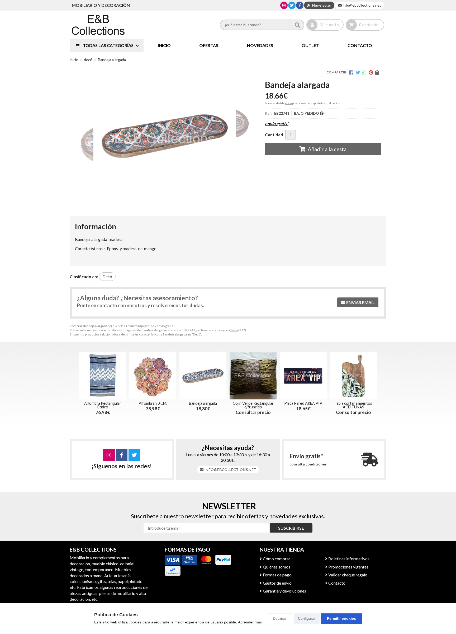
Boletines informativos (348, 558)
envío (288, 103)
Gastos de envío (277, 582)
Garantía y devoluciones (284, 590)
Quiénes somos (276, 566)
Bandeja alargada (203, 403)
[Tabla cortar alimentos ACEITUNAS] (353, 375)
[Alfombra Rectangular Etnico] (102, 375)
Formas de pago (277, 574)
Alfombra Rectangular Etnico (102, 405)
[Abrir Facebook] (300, 5)
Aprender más (250, 622)
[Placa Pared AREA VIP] (303, 375)
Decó (234, 330)
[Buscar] (297, 25)
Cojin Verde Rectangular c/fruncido (253, 405)
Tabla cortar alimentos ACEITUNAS (353, 405)
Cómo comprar (276, 558)
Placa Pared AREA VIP (303, 403)
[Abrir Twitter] (292, 5)
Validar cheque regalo (347, 574)
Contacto (336, 582)
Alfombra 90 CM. (153, 403)
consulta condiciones (308, 464)
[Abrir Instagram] (284, 5)
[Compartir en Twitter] (357, 72)
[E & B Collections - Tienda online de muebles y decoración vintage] (98, 25)
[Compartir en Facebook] (351, 72)
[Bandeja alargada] (202, 375)
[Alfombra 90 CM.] (152, 375)
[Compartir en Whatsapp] (364, 72)
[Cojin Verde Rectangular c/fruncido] (253, 375)
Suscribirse (291, 527)
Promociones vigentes (348, 566)
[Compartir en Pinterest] (371, 72)
